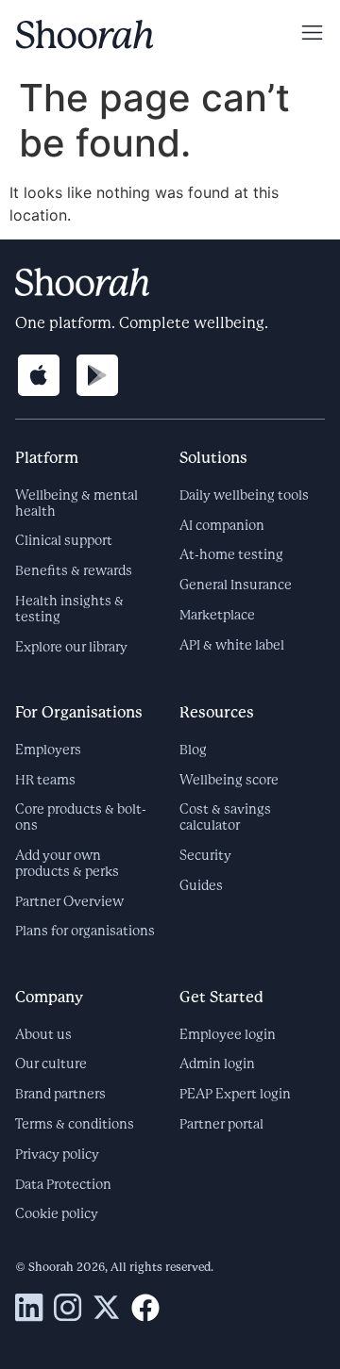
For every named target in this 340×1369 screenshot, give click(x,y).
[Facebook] (145, 1308)
